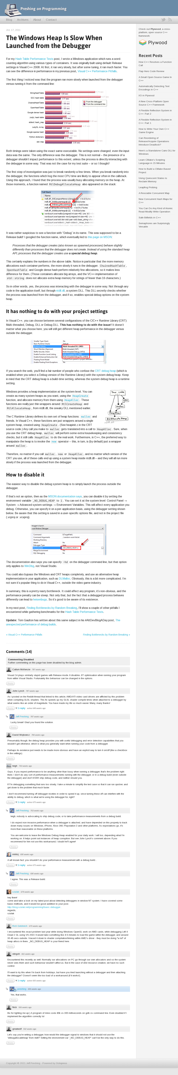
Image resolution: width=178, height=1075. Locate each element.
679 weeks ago (27, 892)
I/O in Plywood (146, 95)
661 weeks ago (28, 954)
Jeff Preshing (22, 716)
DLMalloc (64, 578)
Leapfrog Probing (148, 187)
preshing (21, 989)
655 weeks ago (34, 989)
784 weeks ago (37, 735)
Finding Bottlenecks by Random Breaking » (106, 634)
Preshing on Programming (44, 8)
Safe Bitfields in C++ (150, 217)
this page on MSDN (100, 237)
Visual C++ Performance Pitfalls (97, 71)
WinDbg (29, 565)
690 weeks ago (26, 854)
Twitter (163, 20)
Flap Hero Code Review (151, 71)
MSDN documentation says (65, 496)
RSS (170, 20)
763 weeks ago (25, 766)
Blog (9, 19)
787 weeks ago (38, 669)
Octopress (61, 1063)
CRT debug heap (105, 370)
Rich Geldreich (19, 926)
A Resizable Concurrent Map (154, 193)
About (37, 19)
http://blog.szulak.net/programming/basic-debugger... (34, 907)
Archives (22, 19)
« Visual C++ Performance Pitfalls (24, 634)
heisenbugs (40, 599)
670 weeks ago (35, 926)
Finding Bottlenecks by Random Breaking (52, 607)
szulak (15, 891)
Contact (51, 19)
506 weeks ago (25, 1007)
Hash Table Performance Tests (34, 58)
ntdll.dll (60, 290)
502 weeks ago (29, 1029)
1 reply (22, 708)
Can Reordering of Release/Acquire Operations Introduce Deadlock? (154, 141)
